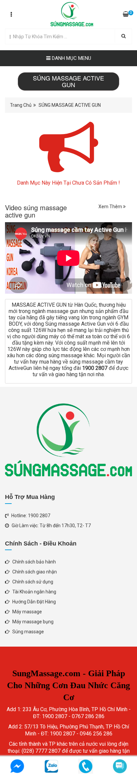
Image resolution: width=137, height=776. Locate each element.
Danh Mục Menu (71, 58)
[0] (126, 14)
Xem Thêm (110, 206)
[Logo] (68, 12)
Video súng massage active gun (36, 211)
